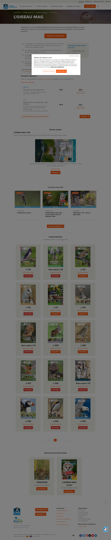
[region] (56, 64)
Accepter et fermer (61, 71)
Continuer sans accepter (74, 55)
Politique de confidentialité (57, 67)
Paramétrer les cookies (48, 71)
